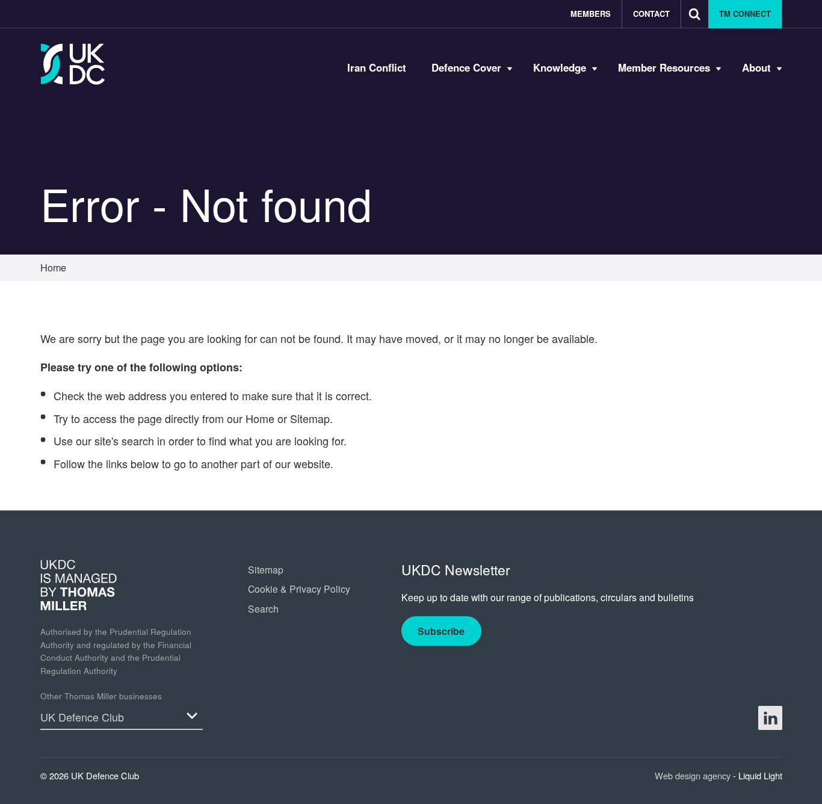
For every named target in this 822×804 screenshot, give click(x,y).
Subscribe (441, 631)
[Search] (694, 14)
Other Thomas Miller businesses (101, 696)
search (138, 440)
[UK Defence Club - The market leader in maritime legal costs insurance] (72, 64)
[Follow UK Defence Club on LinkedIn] (770, 718)
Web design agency (694, 775)
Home (260, 418)
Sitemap (310, 418)
